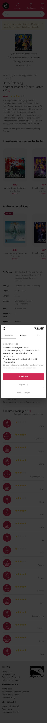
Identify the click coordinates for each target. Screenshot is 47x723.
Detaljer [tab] (23, 335)
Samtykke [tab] (8, 335)
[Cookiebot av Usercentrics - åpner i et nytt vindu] (33, 328)
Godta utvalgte (23, 392)
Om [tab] (38, 335)
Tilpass (22, 384)
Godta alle (23, 376)
